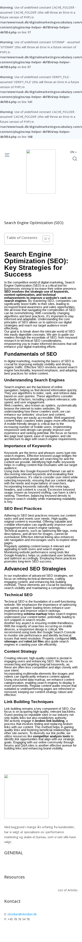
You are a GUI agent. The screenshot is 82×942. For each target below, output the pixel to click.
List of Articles (68, 866)
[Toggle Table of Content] (44, 238)
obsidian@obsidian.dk (22, 914)
